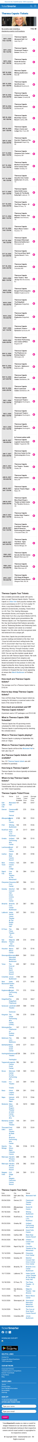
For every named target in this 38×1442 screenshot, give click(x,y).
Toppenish (5, 1062)
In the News (5, 1375)
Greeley (4, 889)
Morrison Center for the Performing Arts (13, 1075)
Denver (4, 809)
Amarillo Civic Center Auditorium (13, 907)
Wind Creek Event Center (11, 1048)
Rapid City (4, 872)
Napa (3, 1097)
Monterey (5, 1121)
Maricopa (5, 1157)
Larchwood (5, 847)
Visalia (4, 1082)
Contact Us (5, 1357)
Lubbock (5, 912)
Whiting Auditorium (13, 826)
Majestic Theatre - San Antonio (12, 943)
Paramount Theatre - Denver (29, 1202)
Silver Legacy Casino (11, 1092)
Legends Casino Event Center (12, 1065)
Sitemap (4, 1392)
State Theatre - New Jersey (11, 985)
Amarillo (4, 904)
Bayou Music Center (11, 951)
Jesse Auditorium (13, 978)
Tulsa (3, 964)
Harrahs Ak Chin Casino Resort (11, 1167)
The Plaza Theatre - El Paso (11, 933)
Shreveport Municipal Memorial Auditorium (13, 958)
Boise (4, 1071)
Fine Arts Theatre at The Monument (12, 875)
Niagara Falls (4, 1173)
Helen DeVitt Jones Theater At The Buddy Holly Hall (11, 919)
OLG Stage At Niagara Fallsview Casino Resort (12, 1178)
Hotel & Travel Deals (8, 1373)
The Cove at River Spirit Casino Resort (11, 969)
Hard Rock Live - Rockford (12, 833)
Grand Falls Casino (11, 849)
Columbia (5, 977)
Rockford (5, 830)
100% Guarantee (7, 1361)
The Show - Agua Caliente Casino (12, 1150)
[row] (19, 39)
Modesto (5, 1104)
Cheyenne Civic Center (30, 1254)
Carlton (4, 854)
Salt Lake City (3, 805)
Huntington (5, 1054)
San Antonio (4, 941)
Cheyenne (5, 882)
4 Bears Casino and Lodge (30, 1242)
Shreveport (5, 955)
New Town (3, 864)
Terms (4, 1384)
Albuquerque (6, 818)
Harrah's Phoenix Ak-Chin (12, 1159)
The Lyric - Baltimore (12, 1040)
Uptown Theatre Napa (11, 1099)
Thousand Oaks (5, 1128)
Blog (3, 1377)
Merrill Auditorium (18, 672)
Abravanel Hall (28, 748)
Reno (3, 1090)
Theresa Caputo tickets (16, 761)
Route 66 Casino (29, 1208)
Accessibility (6, 1390)
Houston (5, 949)
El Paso (4, 929)
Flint (3, 825)
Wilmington (6, 1027)
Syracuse (5, 1006)
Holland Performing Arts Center (30, 1225)
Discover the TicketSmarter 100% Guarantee (19, 2)
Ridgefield (5, 999)
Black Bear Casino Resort (11, 857)
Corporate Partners (8, 1369)
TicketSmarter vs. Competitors (11, 1371)
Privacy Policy (6, 1386)
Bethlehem (5, 1045)
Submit (5, 1417)
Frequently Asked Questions (11, 1359)
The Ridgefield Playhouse (12, 1001)
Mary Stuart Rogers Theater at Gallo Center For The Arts (11, 1111)
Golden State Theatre (11, 1123)
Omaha (4, 838)
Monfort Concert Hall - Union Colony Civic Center (12, 895)
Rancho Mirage (4, 1147)
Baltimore (5, 1038)
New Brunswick (5, 983)
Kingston (5, 1015)
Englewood (6, 990)
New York (13, 602)
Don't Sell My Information (10, 1388)
